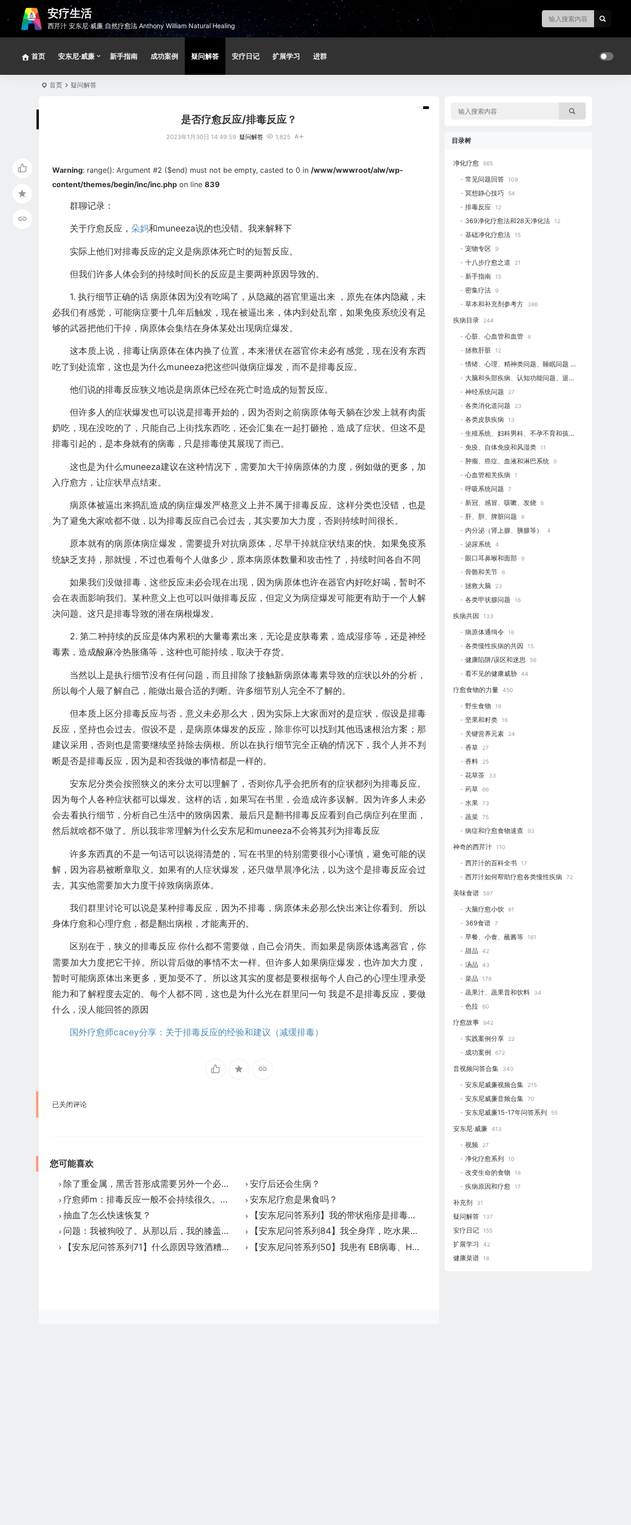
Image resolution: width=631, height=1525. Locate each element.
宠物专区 (478, 248)
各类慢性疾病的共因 (494, 646)
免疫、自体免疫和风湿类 (500, 447)
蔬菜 (471, 816)
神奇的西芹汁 (472, 847)
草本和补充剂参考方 (494, 304)
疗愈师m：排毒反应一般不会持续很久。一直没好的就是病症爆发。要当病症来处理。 (229, 1199)
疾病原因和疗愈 (487, 1186)
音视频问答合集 (475, 1068)
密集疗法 (478, 290)
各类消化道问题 (487, 405)
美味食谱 (466, 893)
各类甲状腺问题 (487, 599)
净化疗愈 (466, 163)
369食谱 (478, 923)
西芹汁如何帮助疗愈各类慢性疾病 (513, 877)
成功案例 (164, 56)
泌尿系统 (478, 544)
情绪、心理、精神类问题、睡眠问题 (517, 364)
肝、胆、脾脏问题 (491, 516)
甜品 (471, 950)
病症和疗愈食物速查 (494, 830)
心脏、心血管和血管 (494, 336)
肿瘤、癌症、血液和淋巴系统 (507, 461)
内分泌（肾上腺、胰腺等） (504, 530)
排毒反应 (478, 207)
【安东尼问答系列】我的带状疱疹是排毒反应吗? (344, 1215)
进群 (320, 56)
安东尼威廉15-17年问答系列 (506, 1112)
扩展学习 (286, 56)
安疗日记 (246, 56)
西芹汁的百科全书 (491, 863)
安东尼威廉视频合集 (494, 1084)
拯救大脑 (478, 585)
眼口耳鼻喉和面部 (491, 558)
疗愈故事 (466, 1022)
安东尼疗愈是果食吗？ (294, 1199)
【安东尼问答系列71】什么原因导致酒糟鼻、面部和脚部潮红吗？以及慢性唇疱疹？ (225, 1247)
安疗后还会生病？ (285, 1184)
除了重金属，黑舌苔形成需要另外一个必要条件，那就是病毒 (181, 1184)
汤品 (471, 964)
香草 (471, 747)
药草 (471, 789)
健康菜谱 (466, 1258)
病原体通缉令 (484, 632)
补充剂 (463, 1202)
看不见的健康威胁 (491, 673)
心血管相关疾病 (487, 475)
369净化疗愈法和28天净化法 (507, 221)
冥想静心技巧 (484, 193)
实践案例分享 (484, 1038)
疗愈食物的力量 (475, 689)
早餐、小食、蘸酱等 (494, 937)
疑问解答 (205, 56)
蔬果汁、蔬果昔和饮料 (497, 992)
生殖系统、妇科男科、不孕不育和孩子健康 (526, 433)
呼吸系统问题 (484, 488)
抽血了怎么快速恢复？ (107, 1215)
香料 (471, 761)
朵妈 (140, 228)
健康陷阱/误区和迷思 (495, 659)
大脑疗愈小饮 (484, 909)
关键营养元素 (484, 733)
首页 (55, 85)
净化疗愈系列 (484, 1158)
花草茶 (475, 775)
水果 (471, 803)
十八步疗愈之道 (487, 262)
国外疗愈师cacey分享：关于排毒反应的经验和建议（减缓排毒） (196, 1032)
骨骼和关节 (481, 572)
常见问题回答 (484, 179)
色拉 (471, 1006)
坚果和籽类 (481, 719)
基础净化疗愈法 (487, 234)
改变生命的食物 (487, 1172)
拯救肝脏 (478, 350)
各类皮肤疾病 (484, 419)
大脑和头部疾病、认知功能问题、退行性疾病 (530, 378)
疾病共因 (466, 616)
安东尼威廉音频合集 (494, 1098)
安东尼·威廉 (76, 56)
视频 (471, 1144)
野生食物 (478, 706)
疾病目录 (466, 320)
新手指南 (124, 56)
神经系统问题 (484, 391)
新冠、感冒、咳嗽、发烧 (500, 502)
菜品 (471, 978)
